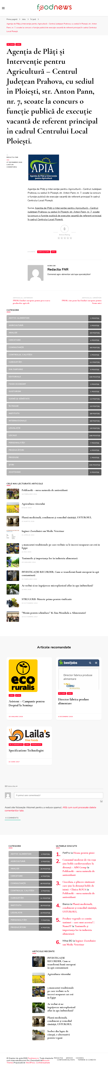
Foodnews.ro (33, 1058)
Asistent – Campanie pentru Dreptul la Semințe (27, 703)
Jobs (18, 44)
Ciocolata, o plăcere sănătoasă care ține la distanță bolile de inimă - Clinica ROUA (78, 885)
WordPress (30, 1062)
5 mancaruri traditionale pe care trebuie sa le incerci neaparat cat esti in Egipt (60, 992)
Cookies (80, 1058)
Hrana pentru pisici (83, 852)
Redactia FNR (12, 157)
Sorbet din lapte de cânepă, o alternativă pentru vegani (58, 1034)
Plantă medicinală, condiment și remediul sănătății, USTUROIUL (57, 517)
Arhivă (69, 1058)
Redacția (58, 1058)
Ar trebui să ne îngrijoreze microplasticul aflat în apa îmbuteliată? (57, 585)
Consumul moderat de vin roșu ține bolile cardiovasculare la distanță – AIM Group (79, 863)
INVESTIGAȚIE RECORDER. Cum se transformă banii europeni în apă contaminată (61, 962)
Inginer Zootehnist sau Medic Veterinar (43, 531)
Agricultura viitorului (33, 503)
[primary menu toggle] (3, 8)
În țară (11, 44)
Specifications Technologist (26, 750)
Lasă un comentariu (15, 166)
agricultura (43, 252)
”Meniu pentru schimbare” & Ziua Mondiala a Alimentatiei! (54, 612)
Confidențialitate (43, 1062)
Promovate (36, 744)
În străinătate (16, 744)
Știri (18, 695)
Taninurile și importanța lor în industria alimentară (49, 558)
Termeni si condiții (87, 1060)
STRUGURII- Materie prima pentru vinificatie (47, 599)
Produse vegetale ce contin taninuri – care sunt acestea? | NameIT (78, 922)
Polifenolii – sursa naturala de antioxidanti (45, 490)
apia (53, 252)
